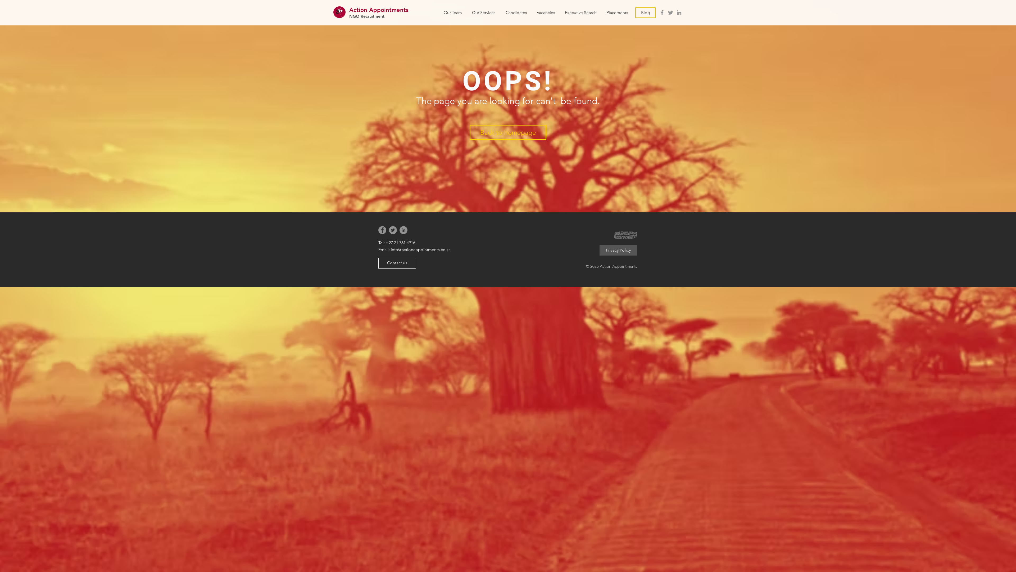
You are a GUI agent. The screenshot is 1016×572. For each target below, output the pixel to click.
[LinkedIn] (679, 12)
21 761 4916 (404, 242)
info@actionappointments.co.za (421, 249)
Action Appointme (374, 10)
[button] (546, 12)
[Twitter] (670, 12)
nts (404, 10)
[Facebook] (662, 12)
